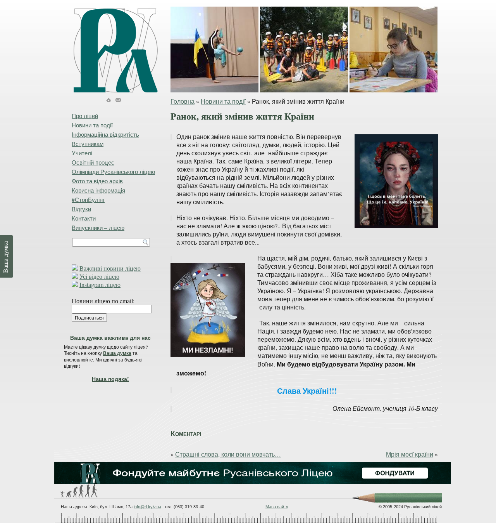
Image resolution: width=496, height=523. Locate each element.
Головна (182, 101)
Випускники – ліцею (98, 227)
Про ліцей (85, 116)
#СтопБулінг (88, 199)
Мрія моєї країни (409, 454)
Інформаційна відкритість (105, 134)
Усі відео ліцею (99, 276)
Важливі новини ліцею (110, 268)
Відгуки (81, 209)
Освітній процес (93, 162)
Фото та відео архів (97, 181)
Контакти (84, 218)
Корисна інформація (98, 190)
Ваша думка (117, 353)
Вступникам (87, 144)
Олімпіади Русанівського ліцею (113, 171)
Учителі (82, 153)
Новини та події (223, 101)
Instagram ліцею (100, 284)
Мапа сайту (276, 506)
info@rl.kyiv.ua (147, 506)
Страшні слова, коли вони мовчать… (228, 454)
